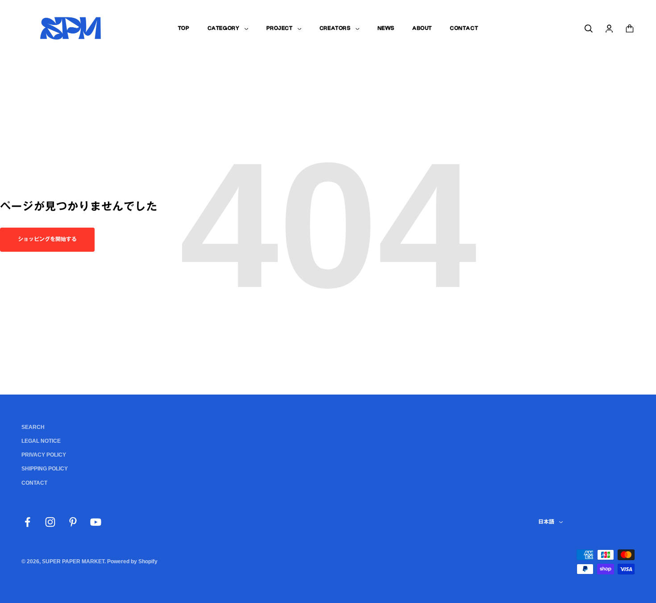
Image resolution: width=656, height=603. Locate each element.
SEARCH (33, 427)
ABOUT (422, 28)
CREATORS (335, 28)
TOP (184, 28)
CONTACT (464, 28)
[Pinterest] (73, 522)
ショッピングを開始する (47, 239)
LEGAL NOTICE (41, 441)
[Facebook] (27, 522)
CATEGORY (224, 28)
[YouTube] (96, 522)
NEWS (386, 28)
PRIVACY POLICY (43, 455)
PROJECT (279, 28)
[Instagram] (50, 522)
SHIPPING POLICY (44, 469)
